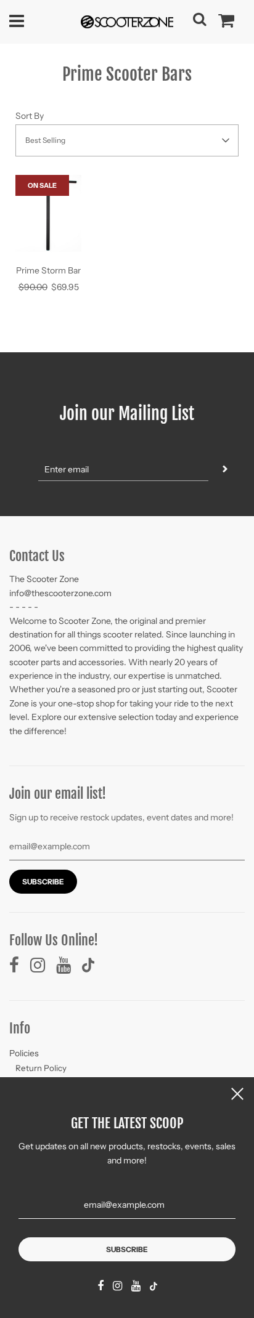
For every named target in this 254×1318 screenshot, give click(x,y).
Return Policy (41, 1068)
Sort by (29, 115)
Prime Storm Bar (48, 270)
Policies (24, 1053)
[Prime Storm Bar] (48, 214)
